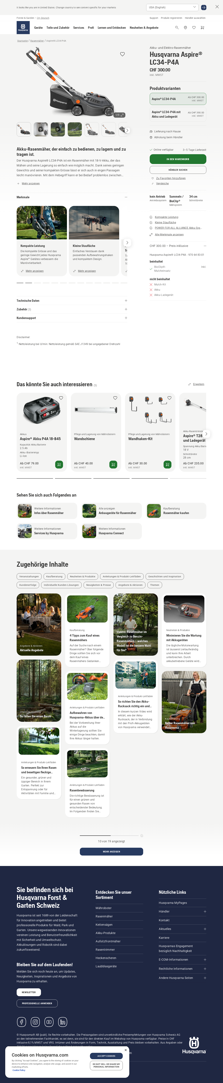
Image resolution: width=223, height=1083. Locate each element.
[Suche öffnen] (177, 27)
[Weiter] (127, 130)
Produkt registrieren (171, 18)
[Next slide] (206, 434)
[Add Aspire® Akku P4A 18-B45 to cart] (59, 464)
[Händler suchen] (185, 27)
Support (154, 18)
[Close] (125, 1050)
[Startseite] (23, 27)
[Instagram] (35, 1022)
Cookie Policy (19, 1070)
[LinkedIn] (63, 1022)
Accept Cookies (106, 1056)
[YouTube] (49, 1022)
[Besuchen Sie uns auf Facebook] (21, 1022)
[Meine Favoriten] (194, 27)
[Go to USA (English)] (203, 7)
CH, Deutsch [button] (43, 18)
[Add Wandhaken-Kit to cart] (167, 464)
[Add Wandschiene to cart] (113, 464)
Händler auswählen (195, 18)
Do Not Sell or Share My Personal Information (106, 1065)
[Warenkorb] (202, 27)
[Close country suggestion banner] (217, 6)
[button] (38, 27)
